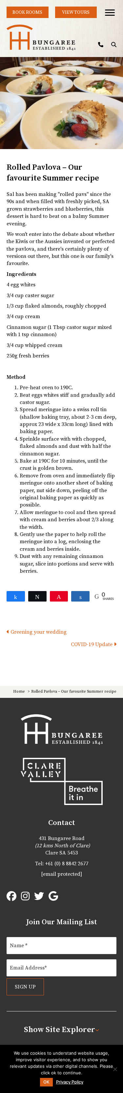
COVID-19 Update (92, 644)
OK (46, 1081)
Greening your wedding (38, 632)
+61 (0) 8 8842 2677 (66, 863)
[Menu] (110, 13)
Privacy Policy (69, 1082)
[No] (115, 1069)
